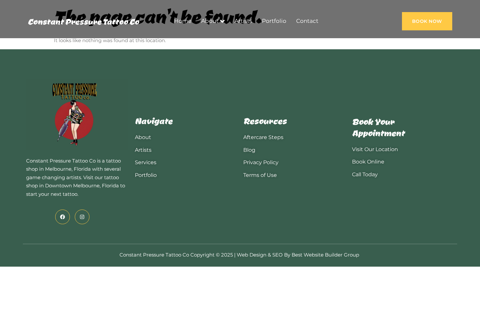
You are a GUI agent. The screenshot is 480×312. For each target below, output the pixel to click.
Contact (307, 21)
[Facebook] (62, 217)
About (209, 21)
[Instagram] (82, 217)
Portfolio (274, 21)
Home (182, 21)
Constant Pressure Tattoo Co (83, 21)
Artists (243, 21)
